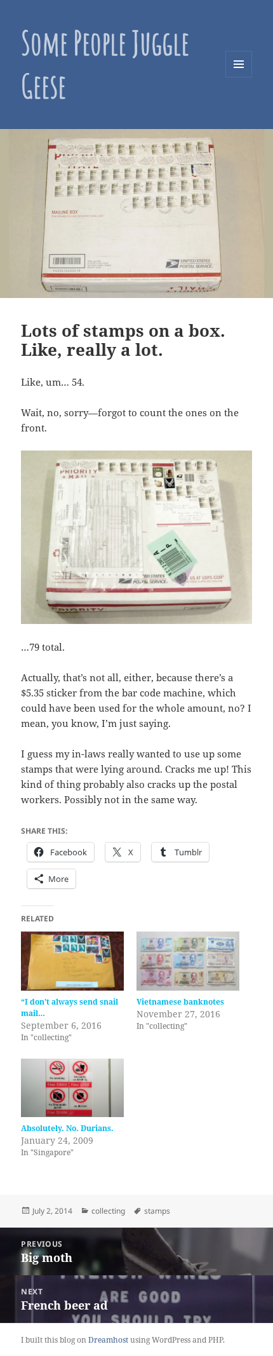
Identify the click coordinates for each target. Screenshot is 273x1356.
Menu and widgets (239, 77)
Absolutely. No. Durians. (67, 1128)
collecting (108, 1210)
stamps (157, 1210)
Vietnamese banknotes (180, 1001)
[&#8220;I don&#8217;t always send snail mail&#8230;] (72, 961)
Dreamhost (108, 1339)
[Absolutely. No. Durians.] (72, 1088)
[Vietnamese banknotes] (187, 961)
